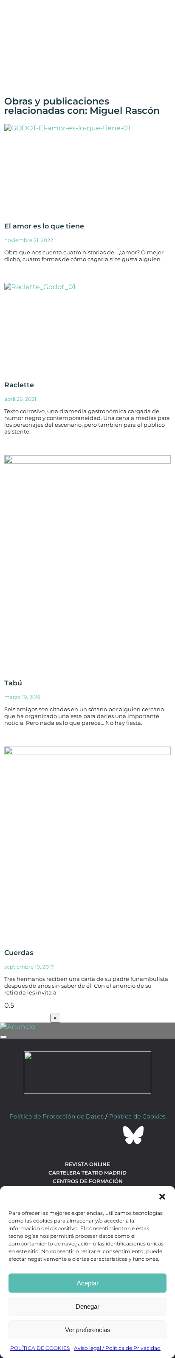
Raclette (19, 385)
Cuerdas (18, 953)
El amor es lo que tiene (44, 226)
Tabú (13, 683)
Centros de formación (88, 1181)
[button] (162, 1196)
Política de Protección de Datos (56, 1116)
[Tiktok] (110, 1135)
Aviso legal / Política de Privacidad (117, 1348)
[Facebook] (41, 1135)
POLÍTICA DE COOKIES (40, 1348)
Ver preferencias (87, 1329)
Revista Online (87, 1164)
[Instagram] (87, 1135)
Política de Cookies (137, 1116)
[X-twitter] (64, 1135)
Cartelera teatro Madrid (87, 1172)
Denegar (87, 1306)
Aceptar (88, 1283)
